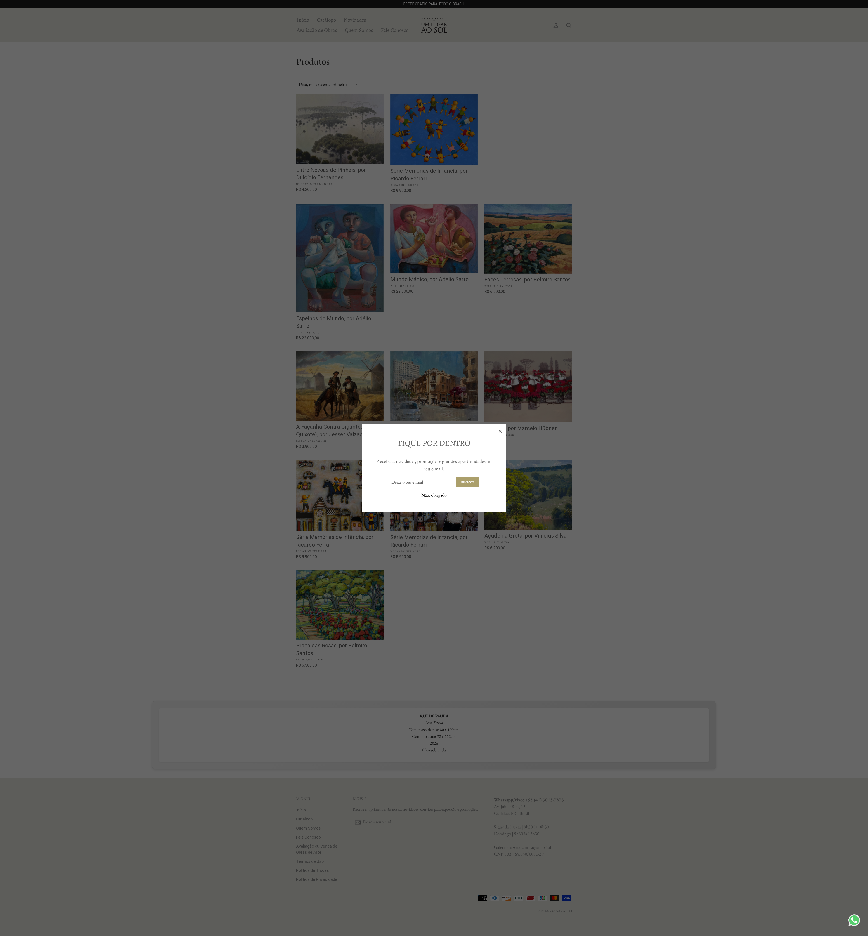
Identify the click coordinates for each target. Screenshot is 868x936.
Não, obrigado (434, 495)
